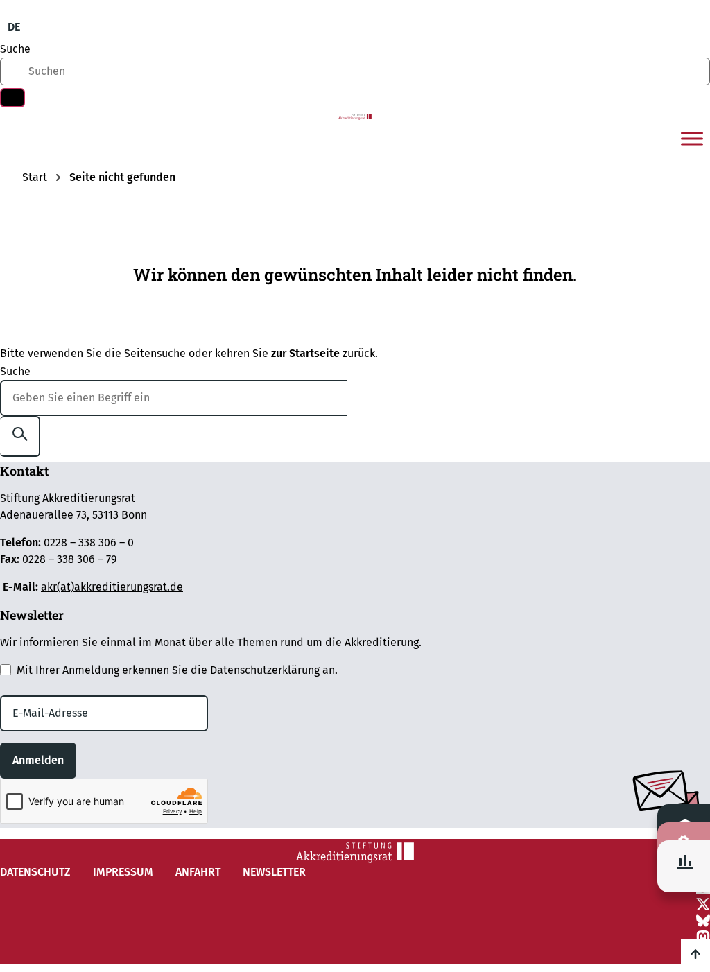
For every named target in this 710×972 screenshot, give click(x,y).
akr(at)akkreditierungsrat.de (112, 586)
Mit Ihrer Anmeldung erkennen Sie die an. (177, 670)
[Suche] (12, 97)
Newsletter (274, 871)
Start (34, 177)
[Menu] (692, 139)
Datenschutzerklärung (265, 670)
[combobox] (355, 71)
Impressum (123, 871)
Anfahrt (197, 871)
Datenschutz (35, 871)
